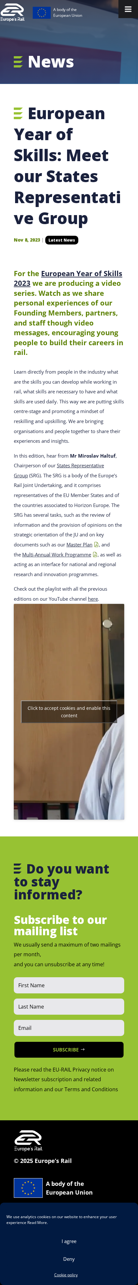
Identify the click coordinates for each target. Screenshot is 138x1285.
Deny (69, 1259)
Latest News (61, 240)
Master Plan (79, 544)
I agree (69, 1241)
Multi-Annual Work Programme (56, 554)
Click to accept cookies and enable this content (69, 712)
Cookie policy (66, 1275)
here (93, 599)
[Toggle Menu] (128, 9)
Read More (37, 1222)
